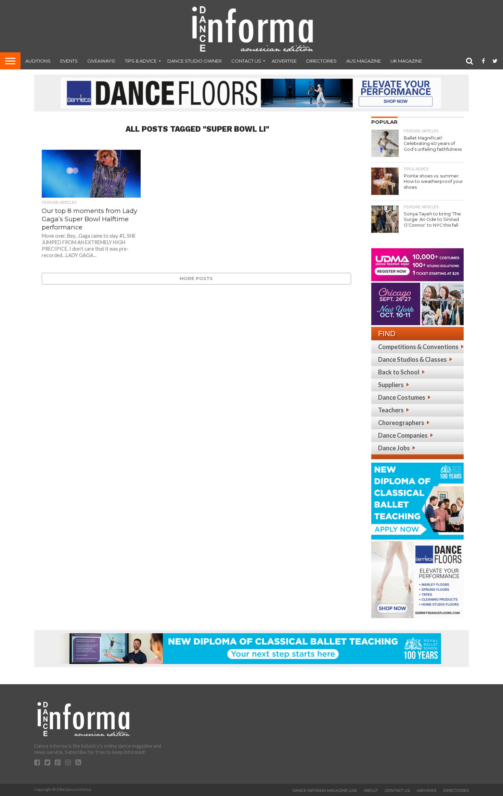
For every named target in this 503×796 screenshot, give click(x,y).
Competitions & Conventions (418, 346)
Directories (321, 61)
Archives (426, 790)
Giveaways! (101, 61)
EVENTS (69, 61)
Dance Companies (403, 435)
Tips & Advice (141, 61)
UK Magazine (406, 61)
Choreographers (401, 422)
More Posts (196, 278)
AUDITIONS (38, 61)
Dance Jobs (394, 448)
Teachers (391, 410)
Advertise (284, 61)
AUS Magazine (363, 61)
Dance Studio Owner (194, 61)
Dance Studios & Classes (412, 359)
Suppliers (391, 384)
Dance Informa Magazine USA (325, 790)
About (371, 790)
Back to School (399, 372)
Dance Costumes (401, 397)
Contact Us (246, 61)
